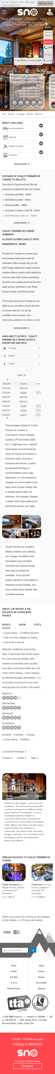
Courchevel (8, 22)
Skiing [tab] (24, 796)
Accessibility (41, 983)
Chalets (6, 758)
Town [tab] (9, 796)
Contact (13, 971)
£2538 (23, 392)
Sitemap (41, 988)
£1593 (23, 410)
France (43, 19)
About (41, 966)
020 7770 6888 (24, 1039)
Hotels (20, 758)
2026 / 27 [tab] (21, 375)
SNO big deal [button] (45, 3)
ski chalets (10, 920)
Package (21, 114)
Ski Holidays (16, 19)
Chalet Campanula (11, 884)
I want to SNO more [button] (10, 5)
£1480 (23, 406)
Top (4, 114)
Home (5, 19)
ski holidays (43, 917)
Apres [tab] (39, 796)
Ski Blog (13, 977)
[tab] (6, 624)
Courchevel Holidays (13, 751)
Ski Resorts (31, 19)
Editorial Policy (13, 988)
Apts (33, 758)
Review (11, 114)
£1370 (23, 415)
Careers (41, 971)
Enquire (27, 1066)
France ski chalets (32, 920)
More (37, 114)
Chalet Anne (37, 884)
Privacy (41, 977)
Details (30, 114)
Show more (20, 223)
